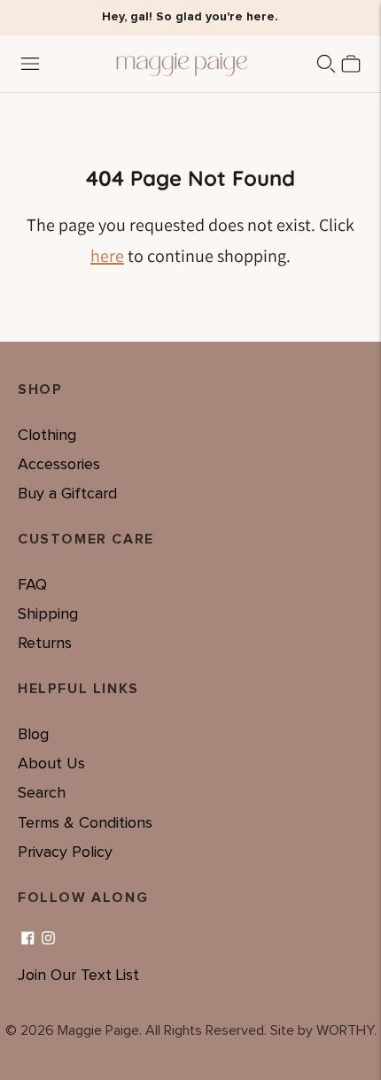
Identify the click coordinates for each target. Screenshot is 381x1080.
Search (42, 793)
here (107, 255)
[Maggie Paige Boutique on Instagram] (48, 939)
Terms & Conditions (85, 823)
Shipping (48, 614)
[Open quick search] (326, 63)
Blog (33, 735)
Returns (45, 644)
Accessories (59, 465)
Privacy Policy (65, 852)
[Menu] (30, 63)
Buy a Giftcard (67, 494)
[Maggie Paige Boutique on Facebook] (28, 939)
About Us (51, 764)
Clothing (47, 436)
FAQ (32, 585)
